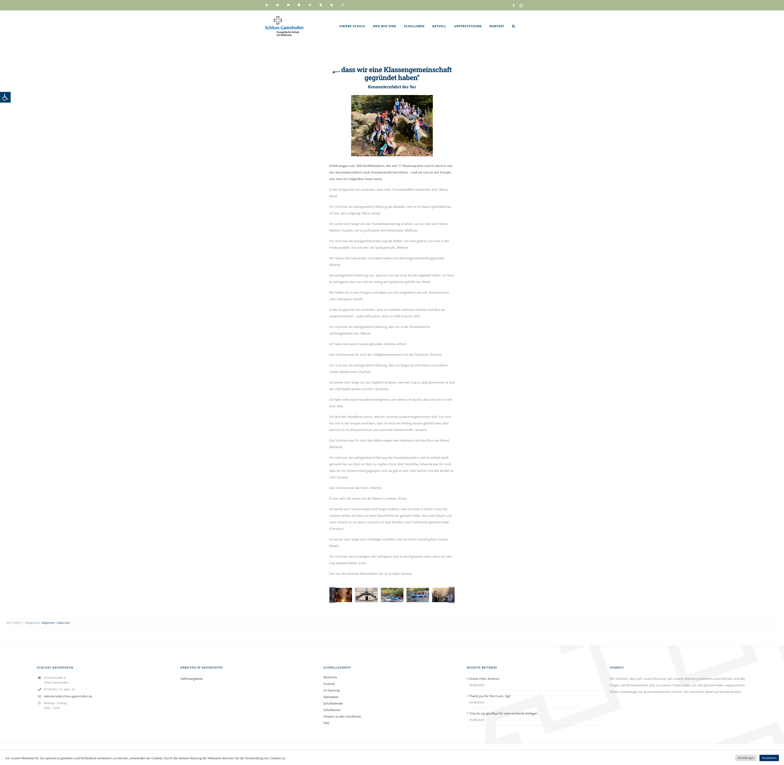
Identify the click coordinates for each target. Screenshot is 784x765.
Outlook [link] (329, 684)
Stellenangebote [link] (191, 679)
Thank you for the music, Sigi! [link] (490, 696)
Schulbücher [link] (332, 710)
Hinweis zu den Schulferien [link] (342, 716)
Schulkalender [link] (333, 703)
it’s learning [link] (331, 690)
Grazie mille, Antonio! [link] (484, 679)
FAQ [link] (326, 723)
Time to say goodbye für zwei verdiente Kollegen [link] (503, 713)
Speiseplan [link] (331, 697)
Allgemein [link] (48, 623)
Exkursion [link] (63, 623)
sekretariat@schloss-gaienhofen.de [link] (68, 696)
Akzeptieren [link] (769, 758)
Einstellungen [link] (746, 758)
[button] (332, 595)
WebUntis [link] (330, 677)
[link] (5, 97)
